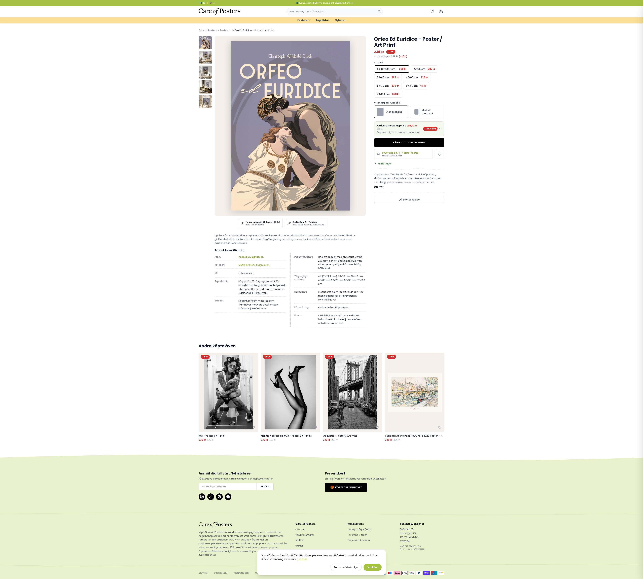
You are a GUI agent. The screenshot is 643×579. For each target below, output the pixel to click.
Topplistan (323, 20)
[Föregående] (202, 397)
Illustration (246, 273)
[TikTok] (210, 496)
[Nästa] (441, 397)
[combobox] (335, 11)
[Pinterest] (219, 496)
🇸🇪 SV (202, 3)
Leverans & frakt (357, 535)
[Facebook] (228, 496)
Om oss (299, 529)
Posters (302, 20)
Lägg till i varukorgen (409, 142)
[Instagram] (202, 496)
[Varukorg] (441, 11)
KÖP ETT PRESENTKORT (346, 487)
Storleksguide (411, 199)
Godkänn (372, 567)
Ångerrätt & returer (359, 540)
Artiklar (299, 540)
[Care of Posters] (243, 525)
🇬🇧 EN (212, 3)
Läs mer (379, 186)
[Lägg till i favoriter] (439, 154)
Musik (241, 265)
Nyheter (340, 20)
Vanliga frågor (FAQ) (360, 529)
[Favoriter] (432, 11)
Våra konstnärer (304, 535)
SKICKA (265, 486)
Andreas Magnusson (251, 257)
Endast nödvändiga (346, 567)
